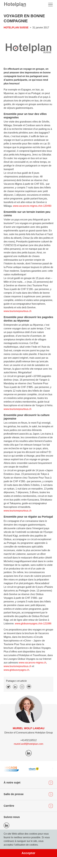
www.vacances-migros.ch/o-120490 (32, 206)
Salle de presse (14, 794)
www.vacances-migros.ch (32, 662)
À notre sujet (12, 782)
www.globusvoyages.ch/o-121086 (33, 623)
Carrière (9, 805)
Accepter (28, 853)
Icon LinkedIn (6, 825)
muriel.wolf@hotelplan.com (28, 744)
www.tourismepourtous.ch (17, 311)
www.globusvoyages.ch (16, 670)
